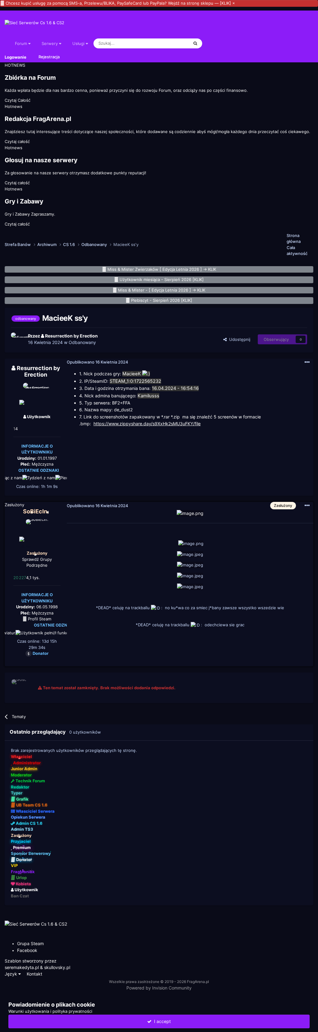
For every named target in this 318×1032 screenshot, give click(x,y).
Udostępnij (238, 339)
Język (11, 973)
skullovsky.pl (57, 967)
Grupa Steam (30, 943)
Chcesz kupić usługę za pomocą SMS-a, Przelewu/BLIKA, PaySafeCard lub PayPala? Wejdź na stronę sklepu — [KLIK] (118, 3)
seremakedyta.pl (22, 967)
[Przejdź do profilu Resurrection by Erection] (18, 339)
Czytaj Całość (17, 100)
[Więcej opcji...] (307, 362)
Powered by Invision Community (159, 987)
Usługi (79, 43)
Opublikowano (97, 362)
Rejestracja (49, 56)
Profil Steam (39, 618)
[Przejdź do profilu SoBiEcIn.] (37, 533)
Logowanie (15, 56)
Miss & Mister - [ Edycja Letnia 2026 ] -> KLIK (161, 290)
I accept (161, 1021)
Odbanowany (82, 342)
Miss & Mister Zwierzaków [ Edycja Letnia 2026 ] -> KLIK (161, 269)
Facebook (27, 950)
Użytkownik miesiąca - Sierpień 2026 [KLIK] (162, 279)
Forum (21, 43)
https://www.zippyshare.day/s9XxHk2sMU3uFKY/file (147, 423)
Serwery (50, 43)
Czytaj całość (17, 141)
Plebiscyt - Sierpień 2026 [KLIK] (161, 300)
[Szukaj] (195, 43)
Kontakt (34, 973)
